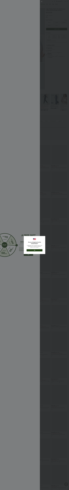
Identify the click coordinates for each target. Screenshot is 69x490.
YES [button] (34, 250)
